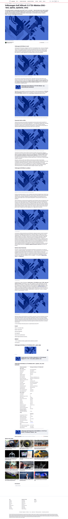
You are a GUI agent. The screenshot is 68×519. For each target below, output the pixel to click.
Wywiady (40, 1)
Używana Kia (23, 504)
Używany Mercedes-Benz (24, 505)
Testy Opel (10, 506)
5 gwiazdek (31, 422)
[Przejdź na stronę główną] (10, 1)
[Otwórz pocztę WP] (50, 1)
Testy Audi (10, 500)
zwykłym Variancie (41, 285)
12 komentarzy (42, 42)
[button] (52, 1)
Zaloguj (55, 1)
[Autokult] (13, 1)
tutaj (23, 517)
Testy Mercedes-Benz (11, 505)
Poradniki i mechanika (23, 1)
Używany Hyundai (24, 503)
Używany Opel (23, 506)
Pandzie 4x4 (21, 256)
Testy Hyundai (10, 503)
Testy (17, 1)
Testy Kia (10, 504)
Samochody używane (30, 1)
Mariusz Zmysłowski (10, 42)
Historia (36, 1)
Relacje (44, 1)
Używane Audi (23, 500)
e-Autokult (35, 500)
